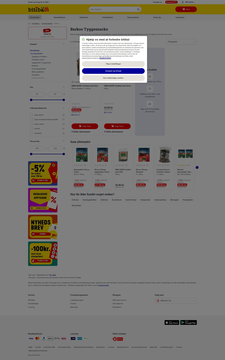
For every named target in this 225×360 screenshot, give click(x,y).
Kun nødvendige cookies (113, 78)
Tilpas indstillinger (113, 64)
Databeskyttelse (105, 58)
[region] (113, 59)
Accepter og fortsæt (113, 71)
